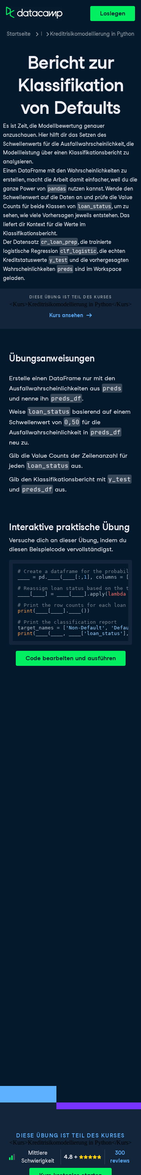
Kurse (41, 34)
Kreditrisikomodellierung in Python (92, 34)
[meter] (83, 1156)
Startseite (18, 34)
